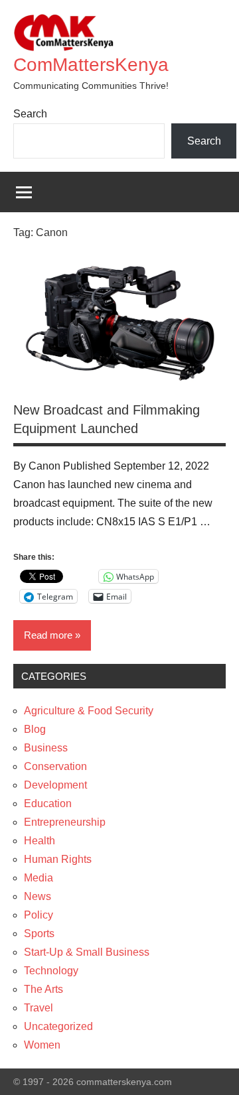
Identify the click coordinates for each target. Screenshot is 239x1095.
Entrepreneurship (65, 822)
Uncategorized (58, 1026)
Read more (48, 635)
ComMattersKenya (91, 64)
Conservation (55, 766)
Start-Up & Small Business (86, 952)
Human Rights (58, 859)
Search (30, 113)
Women (42, 1045)
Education (48, 803)
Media (38, 877)
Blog (35, 729)
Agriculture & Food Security (88, 710)
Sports (39, 933)
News (37, 896)
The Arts (43, 989)
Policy (38, 915)
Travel (38, 1007)
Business (46, 747)
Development (55, 785)
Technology (51, 970)
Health (39, 840)
